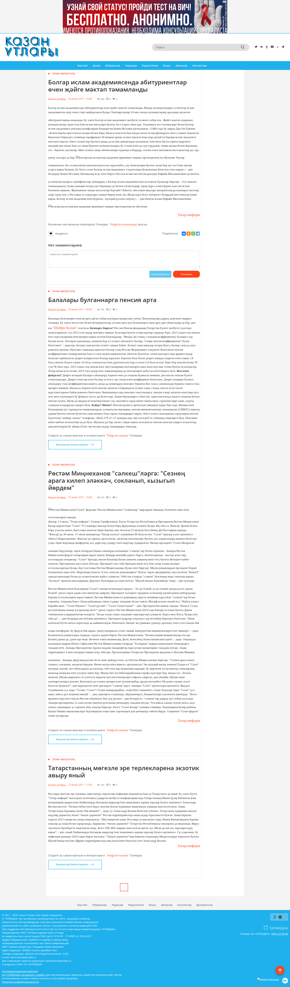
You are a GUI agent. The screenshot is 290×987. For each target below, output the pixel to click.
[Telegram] (282, 47)
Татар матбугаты (63, 73)
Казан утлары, (57, 99)
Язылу (167, 65)
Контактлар (199, 65)
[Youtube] (271, 47)
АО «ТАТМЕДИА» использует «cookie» (23, 974)
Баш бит (83, 65)
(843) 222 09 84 (279, 933)
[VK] (260, 47)
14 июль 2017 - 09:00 (80, 309)
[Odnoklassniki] (266, 47)
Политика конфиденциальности (20, 981)
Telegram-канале (117, 435)
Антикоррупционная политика (20, 971)
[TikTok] (277, 47)
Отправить (186, 274)
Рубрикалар (112, 65)
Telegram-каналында (123, 224)
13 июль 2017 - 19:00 (80, 497)
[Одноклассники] (188, 234)
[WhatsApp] (193, 234)
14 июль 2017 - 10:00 (80, 98)
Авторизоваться (160, 274)
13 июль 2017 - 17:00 (80, 784)
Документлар (205, 904)
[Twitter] (255, 47)
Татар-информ (188, 215)
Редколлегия (150, 65)
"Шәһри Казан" (65, 328)
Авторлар (181, 65)
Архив (96, 65)
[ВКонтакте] (184, 234)
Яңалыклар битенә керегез (72, 444)
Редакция (131, 65)
